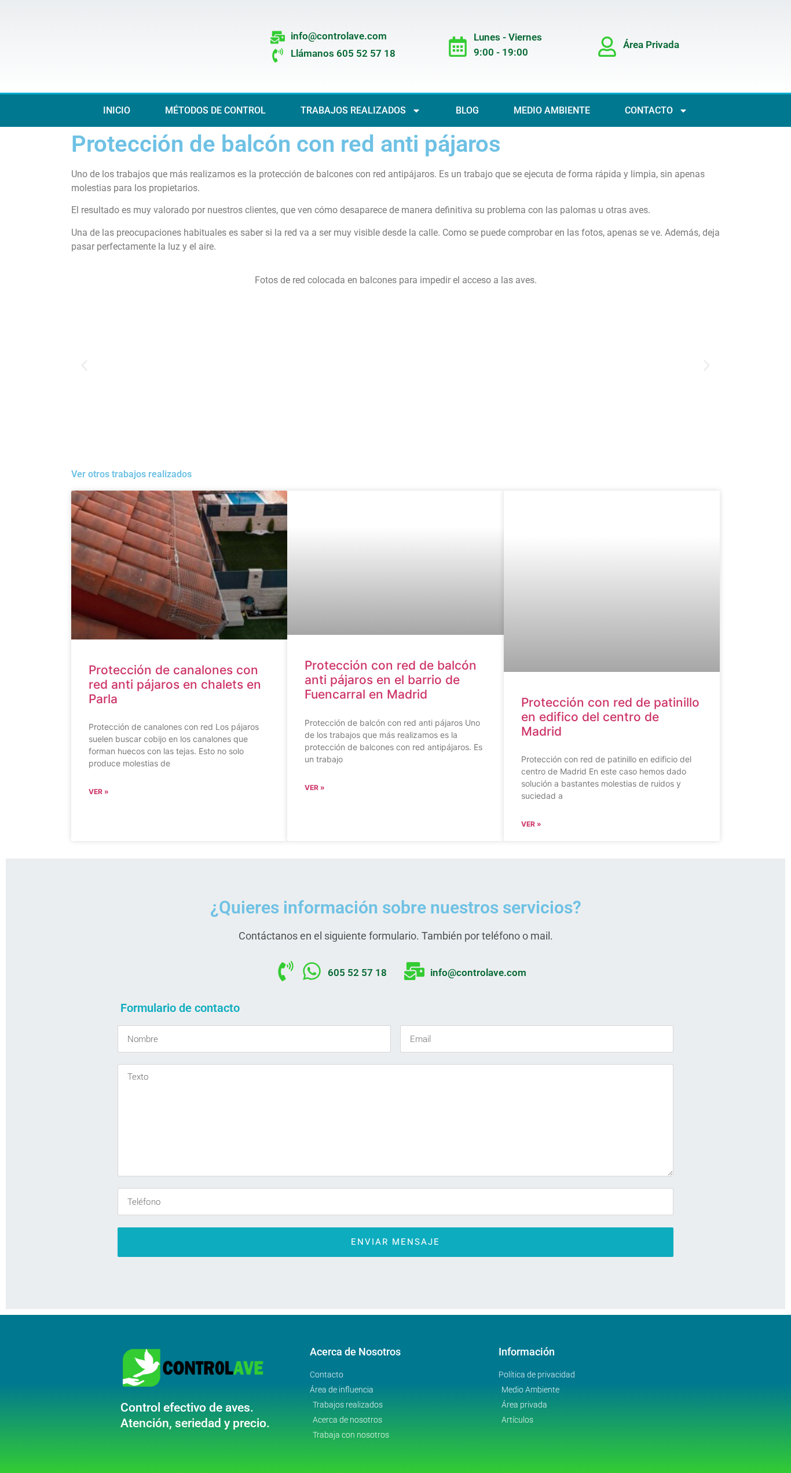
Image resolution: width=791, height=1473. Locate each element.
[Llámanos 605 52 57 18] (277, 55)
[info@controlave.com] (277, 37)
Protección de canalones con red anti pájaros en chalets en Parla (175, 684)
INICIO (116, 110)
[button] (84, 365)
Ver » (99, 791)
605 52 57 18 (357, 972)
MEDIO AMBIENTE (552, 110)
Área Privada (651, 44)
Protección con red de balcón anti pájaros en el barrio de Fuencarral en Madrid (391, 679)
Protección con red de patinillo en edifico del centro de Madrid (610, 717)
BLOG (467, 110)
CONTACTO (649, 110)
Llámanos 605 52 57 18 (343, 53)
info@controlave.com (339, 36)
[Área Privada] (607, 46)
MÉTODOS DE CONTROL (215, 110)
